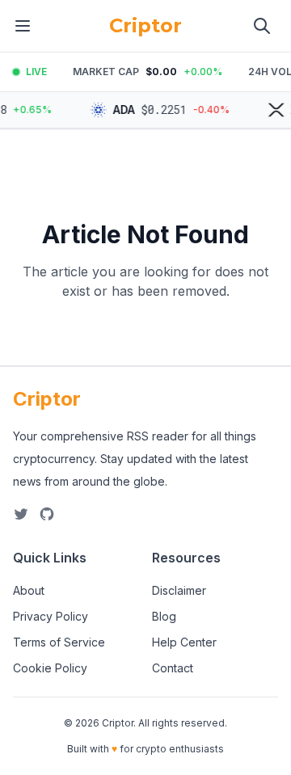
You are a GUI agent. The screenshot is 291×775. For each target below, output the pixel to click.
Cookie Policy (50, 668)
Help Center (184, 642)
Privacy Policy (50, 616)
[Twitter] (21, 514)
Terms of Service (59, 642)
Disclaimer (179, 590)
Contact (172, 668)
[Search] (262, 26)
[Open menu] (22, 26)
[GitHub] (47, 514)
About (28, 590)
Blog (164, 616)
